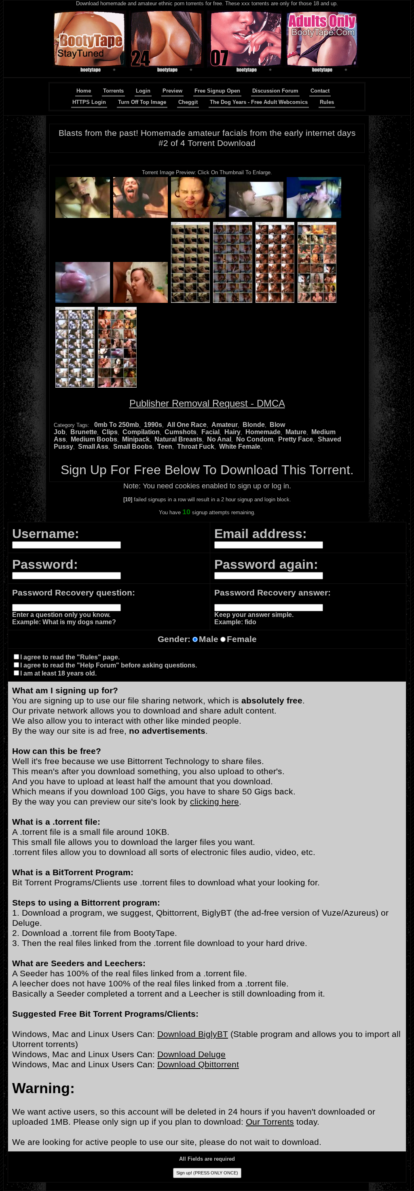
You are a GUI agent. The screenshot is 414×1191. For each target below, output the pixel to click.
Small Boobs (132, 446)
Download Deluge (191, 1054)
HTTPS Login (89, 102)
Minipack (136, 439)
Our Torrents (270, 1122)
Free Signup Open (217, 91)
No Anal (219, 439)
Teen (164, 446)
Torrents (113, 91)
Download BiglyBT (192, 1034)
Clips (110, 432)
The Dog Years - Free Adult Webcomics (259, 102)
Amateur (224, 424)
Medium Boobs (94, 439)
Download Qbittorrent (198, 1064)
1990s (153, 424)
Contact (320, 91)
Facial (210, 432)
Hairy (232, 432)
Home (83, 91)
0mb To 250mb (116, 424)
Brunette (83, 432)
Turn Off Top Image (142, 102)
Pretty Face (295, 439)
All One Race (187, 424)
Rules (327, 102)
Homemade (263, 432)
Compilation (141, 432)
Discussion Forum (275, 91)
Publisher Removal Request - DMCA (207, 403)
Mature (295, 432)
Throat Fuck (195, 446)
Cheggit (188, 102)
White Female (239, 446)
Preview (172, 91)
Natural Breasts (178, 439)
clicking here (214, 802)
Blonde (254, 424)
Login (143, 91)
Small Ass (93, 446)
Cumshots (180, 432)
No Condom (254, 439)
